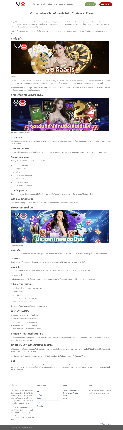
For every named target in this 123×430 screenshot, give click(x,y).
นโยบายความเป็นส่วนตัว (71, 391)
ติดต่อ (65, 395)
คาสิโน (43, 4)
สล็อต (50, 4)
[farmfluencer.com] (20, 4)
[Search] (34, 4)
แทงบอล (70, 4)
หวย (55, 4)
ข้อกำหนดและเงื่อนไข (70, 393)
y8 (38, 4)
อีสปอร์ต (62, 4)
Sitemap (65, 398)
